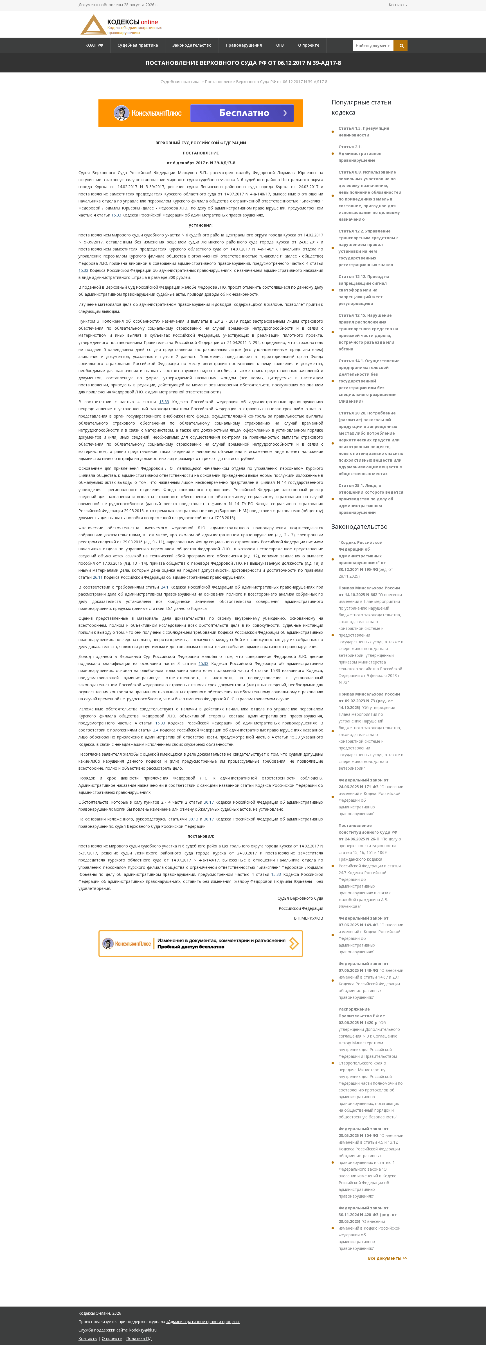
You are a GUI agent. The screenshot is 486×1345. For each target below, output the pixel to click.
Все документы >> (388, 1258)
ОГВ (280, 45)
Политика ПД (139, 1338)
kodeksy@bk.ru (143, 1330)
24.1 (164, 587)
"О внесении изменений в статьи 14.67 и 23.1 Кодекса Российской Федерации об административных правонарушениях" (371, 980)
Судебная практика (138, 45)
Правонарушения (244, 45)
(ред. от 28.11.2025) (366, 559)
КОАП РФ (94, 45)
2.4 (155, 730)
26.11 (98, 577)
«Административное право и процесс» (203, 1321)
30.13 (193, 819)
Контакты (398, 4)
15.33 (116, 215)
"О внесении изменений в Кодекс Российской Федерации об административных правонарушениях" (371, 796)
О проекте (308, 45)
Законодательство (192, 45)
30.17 (209, 802)
